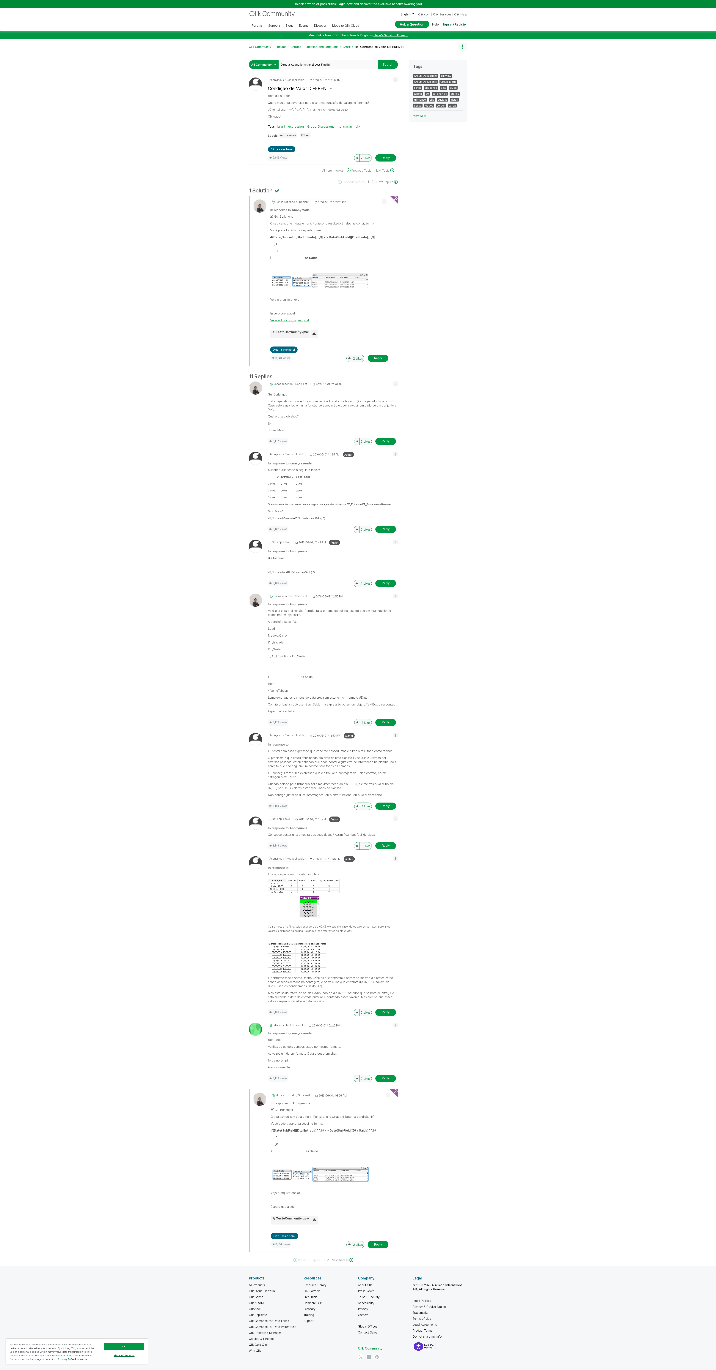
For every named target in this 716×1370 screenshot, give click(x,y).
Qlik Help (460, 14)
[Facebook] (377, 1357)
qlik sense (431, 87)
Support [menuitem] (274, 25)
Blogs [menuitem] (289, 25)
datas (454, 99)
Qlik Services (442, 14)
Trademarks (420, 1312)
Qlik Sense (256, 1297)
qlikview (446, 75)
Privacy (363, 1309)
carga (452, 105)
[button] (395, 79)
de (427, 93)
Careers (363, 1315)
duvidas (442, 99)
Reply (386, 158)
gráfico (454, 93)
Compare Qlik (313, 1303)
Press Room (366, 1291)
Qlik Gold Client (259, 1345)
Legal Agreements (425, 1324)
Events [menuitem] (303, 25)
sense (418, 105)
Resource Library (315, 1285)
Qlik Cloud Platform (262, 1291)
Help (435, 24)
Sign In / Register (454, 24)
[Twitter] (361, 1357)
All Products (257, 1285)
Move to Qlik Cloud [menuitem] (345, 25)
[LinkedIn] (369, 1357)
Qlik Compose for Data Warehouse (272, 1327)
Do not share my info (428, 1336)
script (417, 87)
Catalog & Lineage (261, 1339)
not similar (345, 126)
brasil (281, 126)
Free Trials (310, 1297)
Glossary (309, 1309)
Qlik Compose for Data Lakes (269, 1321)
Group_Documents (425, 81)
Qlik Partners (312, 1291)
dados (429, 105)
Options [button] (462, 46)
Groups (296, 47)
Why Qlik (255, 1350)
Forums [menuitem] (257, 25)
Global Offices (367, 1326)
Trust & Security (369, 1297)
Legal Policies (422, 1301)
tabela (418, 93)
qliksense (420, 99)
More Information (124, 1355)
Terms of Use (422, 1318)
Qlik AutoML (257, 1303)
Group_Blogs (448, 81)
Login (341, 4)
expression (296, 126)
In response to (290, 210)
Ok (124, 1346)
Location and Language (321, 47)
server (441, 105)
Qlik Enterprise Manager (265, 1333)
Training (309, 1315)
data (443, 87)
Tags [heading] (418, 66)
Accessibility (366, 1303)
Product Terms (422, 1330)
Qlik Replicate (258, 1315)
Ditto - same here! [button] (282, 149)
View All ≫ (419, 115)
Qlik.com (424, 14)
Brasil (347, 47)
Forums (280, 47)
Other (305, 135)
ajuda (453, 87)
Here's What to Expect (390, 35)
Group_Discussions (320, 126)
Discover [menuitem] (320, 25)
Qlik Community (260, 47)
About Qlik (365, 1285)
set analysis (440, 93)
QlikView (254, 1309)
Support (309, 1321)
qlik (358, 126)
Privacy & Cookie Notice (429, 1307)
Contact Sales (367, 1332)
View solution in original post (289, 320)
